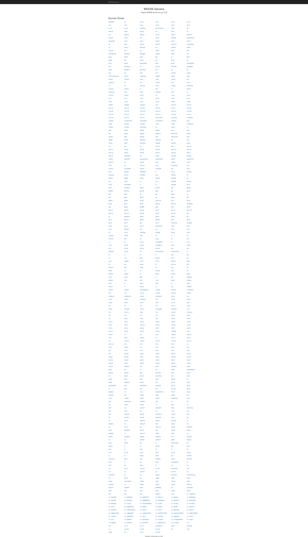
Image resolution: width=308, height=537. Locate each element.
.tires (188, 446)
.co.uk (126, 101)
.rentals (126, 398)
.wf (172, 487)
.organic (126, 366)
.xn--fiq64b (143, 507)
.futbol (141, 188)
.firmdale (142, 175)
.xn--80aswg (112, 503)
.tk (156, 449)
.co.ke (157, 98)
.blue (156, 63)
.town (125, 459)
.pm (172, 376)
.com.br (188, 105)
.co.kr (172, 98)
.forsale (188, 181)
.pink (172, 373)
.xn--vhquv (189, 519)
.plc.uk (142, 376)
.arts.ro (188, 41)
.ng (141, 334)
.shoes (157, 420)
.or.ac (125, 350)
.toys (141, 459)
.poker (110, 379)
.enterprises (159, 159)
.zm (125, 532)
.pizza (188, 373)
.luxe (187, 283)
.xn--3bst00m (112, 497)
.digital (110, 140)
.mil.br (173, 299)
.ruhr (109, 408)
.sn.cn (126, 427)
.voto (188, 481)
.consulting (143, 121)
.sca (187, 411)
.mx (109, 315)
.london (188, 280)
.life (172, 277)
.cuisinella (143, 127)
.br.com (157, 66)
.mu (156, 312)
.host (188, 232)
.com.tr (188, 114)
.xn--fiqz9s (174, 507)
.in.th (109, 245)
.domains (142, 143)
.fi (155, 172)
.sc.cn (173, 411)
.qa (156, 389)
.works (173, 491)
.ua (172, 465)
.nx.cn (110, 347)
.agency (126, 34)
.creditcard (189, 124)
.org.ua (157, 363)
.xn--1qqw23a (190, 494)
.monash (126, 309)
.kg (125, 264)
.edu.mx (189, 149)
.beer (110, 57)
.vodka (142, 481)
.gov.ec (126, 210)
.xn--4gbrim (174, 497)
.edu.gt (142, 149)
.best (141, 57)
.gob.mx (173, 203)
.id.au (157, 239)
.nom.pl (173, 341)
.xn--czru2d (174, 503)
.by (172, 70)
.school (142, 414)
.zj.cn (188, 529)
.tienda (157, 446)
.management (144, 290)
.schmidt (126, 414)
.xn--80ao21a (175, 500)
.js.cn (110, 261)
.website (126, 487)
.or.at (141, 350)
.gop (156, 207)
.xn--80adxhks (159, 500)
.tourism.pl (111, 459)
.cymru (173, 127)
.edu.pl (126, 152)
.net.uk (126, 331)
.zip (172, 529)
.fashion (126, 172)
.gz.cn (157, 223)
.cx (156, 127)
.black (126, 63)
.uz (187, 471)
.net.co (126, 322)
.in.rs (188, 242)
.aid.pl (173, 34)
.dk (172, 140)
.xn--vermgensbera (177, 519)
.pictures (158, 373)
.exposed (158, 168)
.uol (109, 471)
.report (157, 398)
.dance (126, 130)
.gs (187, 216)
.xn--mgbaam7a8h (161, 513)
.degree (142, 133)
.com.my (173, 111)
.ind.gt (141, 245)
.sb (140, 411)
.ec (140, 146)
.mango (157, 290)
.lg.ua (125, 277)
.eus (187, 165)
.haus (110, 226)
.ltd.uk (141, 283)
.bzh (109, 73)
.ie (171, 239)
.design (142, 137)
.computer (189, 117)
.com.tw (110, 117)
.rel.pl (110, 398)
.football (173, 181)
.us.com (142, 471)
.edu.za (110, 156)
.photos (110, 373)
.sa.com (142, 408)
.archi (125, 41)
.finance (189, 172)
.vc (125, 475)
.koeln (141, 267)
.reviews (142, 401)
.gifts (125, 197)
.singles (110, 424)
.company (174, 117)
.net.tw (188, 328)
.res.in (188, 398)
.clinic (141, 92)
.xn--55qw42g (190, 497)
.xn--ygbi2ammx (160, 522)
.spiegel (110, 433)
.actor (172, 28)
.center (157, 82)
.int (140, 251)
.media (188, 293)
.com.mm (142, 111)
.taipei (173, 439)
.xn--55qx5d (112, 500)
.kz (125, 270)
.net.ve (142, 331)
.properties (143, 385)
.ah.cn (157, 34)
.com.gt (110, 111)
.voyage (110, 484)
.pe (125, 369)
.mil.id (126, 302)
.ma (172, 286)
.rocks (126, 404)
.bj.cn (110, 63)
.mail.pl (110, 290)
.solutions (127, 430)
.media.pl (111, 296)
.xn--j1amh (158, 510)
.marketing (189, 290)
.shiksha (142, 420)
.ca (125, 73)
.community (159, 117)
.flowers (157, 178)
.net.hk (188, 322)
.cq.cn (157, 124)
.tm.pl (141, 452)
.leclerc (173, 274)
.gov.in (173, 210)
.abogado (111, 22)
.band (157, 50)
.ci (140, 89)
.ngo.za (188, 334)
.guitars (157, 219)
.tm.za (173, 452)
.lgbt (141, 277)
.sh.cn (126, 420)
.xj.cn (172, 494)
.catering (111, 82)
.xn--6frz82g (128, 500)
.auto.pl (110, 50)
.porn (125, 379)
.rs (156, 404)
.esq (156, 162)
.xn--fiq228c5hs (129, 507)
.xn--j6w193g (175, 510)
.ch (125, 85)
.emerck (173, 156)
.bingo (110, 60)
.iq (109, 255)
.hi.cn (110, 229)
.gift (109, 197)
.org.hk (126, 357)
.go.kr (126, 203)
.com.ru (157, 114)
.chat (156, 85)
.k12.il (141, 261)
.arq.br (157, 41)
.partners (174, 366)
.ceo (172, 82)
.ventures (174, 475)
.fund (109, 188)
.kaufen (173, 261)
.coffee (110, 105)
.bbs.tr (173, 54)
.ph (156, 369)
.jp (187, 258)
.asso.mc (174, 44)
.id (140, 239)
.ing (172, 248)
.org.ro (157, 360)
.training (157, 459)
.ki (156, 264)
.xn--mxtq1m (112, 516)
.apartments (190, 38)
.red (125, 395)
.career (110, 79)
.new (188, 331)
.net (156, 318)
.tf (124, 446)
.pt (109, 389)
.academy (143, 28)
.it (155, 255)
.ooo (109, 350)
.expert (142, 168)
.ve (140, 475)
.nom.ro (188, 341)
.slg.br (173, 424)
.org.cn (157, 353)
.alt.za (126, 38)
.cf (109, 85)
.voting (173, 481)
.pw (141, 389)
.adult (125, 31)
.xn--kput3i (189, 510)
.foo (156, 181)
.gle (187, 197)
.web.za (110, 487)
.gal (172, 188)
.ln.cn (157, 280)
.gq (187, 213)
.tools (157, 455)
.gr (109, 216)
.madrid (188, 286)
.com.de (142, 108)
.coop (110, 124)
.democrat (174, 133)
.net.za (157, 331)
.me (125, 293)
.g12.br (157, 188)
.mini (188, 302)
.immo (141, 242)
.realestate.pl (159, 392)
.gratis (141, 216)
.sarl (109, 411)
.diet (187, 137)
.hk (156, 229)
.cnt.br (142, 95)
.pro (156, 382)
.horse (173, 232)
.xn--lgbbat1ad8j (113, 513)
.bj (187, 60)
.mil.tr (157, 302)
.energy (188, 156)
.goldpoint (189, 203)
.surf (172, 436)
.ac (125, 22)
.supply (142, 436)
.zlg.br (110, 532)
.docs (125, 143)
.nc (109, 318)
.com (156, 105)
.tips (172, 446)
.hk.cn (173, 229)
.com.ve (142, 117)
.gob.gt (157, 203)
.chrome (110, 89)
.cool (188, 121)
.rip (187, 401)
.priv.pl (142, 382)
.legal (188, 274)
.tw (125, 465)
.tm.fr (110, 452)
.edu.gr (126, 149)
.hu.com (110, 239)
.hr (156, 235)
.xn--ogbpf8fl (175, 516)
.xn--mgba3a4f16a (145, 513)
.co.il (109, 98)
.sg (187, 417)
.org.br (142, 353)
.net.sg (142, 328)
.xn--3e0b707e (144, 497)
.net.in (126, 325)
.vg (140, 478)
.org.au (126, 353)
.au (156, 47)
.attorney (142, 47)
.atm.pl (126, 47)
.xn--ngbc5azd (128, 516)
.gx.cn (126, 223)
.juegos (126, 261)
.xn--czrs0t (158, 503)
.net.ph (188, 325)
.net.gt (173, 322)
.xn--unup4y (159, 519)
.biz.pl (173, 60)
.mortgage (158, 309)
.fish (156, 175)
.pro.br (173, 382)
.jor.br (172, 258)
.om (141, 347)
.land (172, 270)
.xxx (187, 522)
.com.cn (110, 108)
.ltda (156, 283)
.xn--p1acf (189, 516)
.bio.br (142, 60)
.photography (190, 369)
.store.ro (142, 433)
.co (156, 95)
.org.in (157, 357)
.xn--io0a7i (143, 510)
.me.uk (142, 293)
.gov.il (157, 210)
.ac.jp (141, 25)
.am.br (157, 38)
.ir (124, 255)
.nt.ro (156, 344)
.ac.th (188, 25)
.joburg (157, 258)
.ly (156, 286)
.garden (110, 191)
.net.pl (110, 328)
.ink (187, 248)
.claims (188, 89)
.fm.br (126, 181)
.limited (110, 280)
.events (110, 168)
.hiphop (126, 229)
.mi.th (110, 299)
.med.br (157, 293)
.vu (125, 484)
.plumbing (158, 376)
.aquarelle (111, 41)
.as (109, 44)
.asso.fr (157, 44)
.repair (142, 398)
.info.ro (142, 248)
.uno (187, 468)
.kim (187, 264)
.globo (126, 200)
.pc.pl (110, 369)
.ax (140, 50)
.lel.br (110, 277)
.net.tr (173, 328)
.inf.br (172, 245)
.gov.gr (142, 210)
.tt (124, 462)
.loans (173, 280)
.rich (156, 401)
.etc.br (188, 162)
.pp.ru (157, 379)
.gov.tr (157, 213)
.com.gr (188, 108)
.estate (173, 162)
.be (187, 54)
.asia (125, 44)
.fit (187, 175)
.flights (126, 178)
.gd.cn (188, 191)
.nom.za (110, 344)
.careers (126, 79)
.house (126, 235)
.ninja (125, 337)
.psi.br (188, 385)
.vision (110, 481)
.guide (141, 219)
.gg (156, 194)
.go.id (188, 200)
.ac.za (126, 28)
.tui (140, 462)
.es (125, 162)
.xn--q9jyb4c (128, 519)
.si (187, 420)
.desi (125, 137)
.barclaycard (112, 54)
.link (141, 280)
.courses (142, 124)
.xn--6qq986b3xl (145, 500)
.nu (187, 344)
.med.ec (173, 293)
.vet (109, 478)
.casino (173, 79)
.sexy (172, 417)
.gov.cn (110, 210)
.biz (156, 60)
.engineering (144, 159)
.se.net (142, 417)
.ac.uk (110, 28)
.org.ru (188, 360)
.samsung (189, 408)
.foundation (127, 184)
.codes (188, 101)
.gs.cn (110, 219)
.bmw (172, 63)
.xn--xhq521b (128, 522)
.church (126, 89)
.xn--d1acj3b (190, 503)
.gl (156, 197)
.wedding (158, 487)
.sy (125, 439)
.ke (109, 264)
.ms (109, 312)
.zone (141, 532)
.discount (158, 140)
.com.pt (126, 114)
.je (109, 258)
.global (110, 200)
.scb (109, 414)
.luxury (110, 286)
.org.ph (126, 360)
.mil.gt (110, 302)
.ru (187, 404)
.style (172, 433)
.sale (172, 408)
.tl (171, 449)
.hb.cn (126, 226)
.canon (126, 76)
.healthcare (158, 226)
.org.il (141, 357)
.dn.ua (110, 143)
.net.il (110, 325)
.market (173, 290)
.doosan (157, 143)
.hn (109, 232)
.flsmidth (173, 178)
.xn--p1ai (111, 519)
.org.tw (142, 363)
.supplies (127, 436)
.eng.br (110, 159)
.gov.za (173, 213)
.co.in (125, 98)
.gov (172, 207)
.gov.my (126, 213)
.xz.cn (126, 526)
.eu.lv (157, 165)
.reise (157, 395)
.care (188, 76)
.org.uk (173, 363)
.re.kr (141, 392)
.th (140, 446)
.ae (156, 31)
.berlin (126, 57)
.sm (187, 424)
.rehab (142, 395)
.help (172, 226)
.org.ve (188, 363)
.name (173, 315)
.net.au (173, 318)
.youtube (189, 526)
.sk (125, 424)
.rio (172, 401)
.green (157, 216)
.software (189, 427)
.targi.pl (188, 439)
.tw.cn (141, 465)
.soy (156, 430)
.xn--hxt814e (112, 510)
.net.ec (142, 322)
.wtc (125, 494)
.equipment (190, 159)
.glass (173, 197)
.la (140, 270)
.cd (140, 82)
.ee (141, 156)
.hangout (189, 223)
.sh (109, 420)
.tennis (110, 446)
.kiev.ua (173, 264)
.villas (188, 478)
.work (157, 491)
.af (187, 31)
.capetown (143, 76)
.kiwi (125, 267)
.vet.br (126, 478)
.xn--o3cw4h (159, 516)
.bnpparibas (190, 63)
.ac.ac (141, 22)
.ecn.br (157, 146)
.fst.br (188, 184)
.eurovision (174, 165)
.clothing (158, 92)
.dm (187, 140)
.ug (187, 465)
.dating (142, 130)
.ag (109, 34)
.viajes (157, 478)
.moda (110, 309)
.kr (156, 267)
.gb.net (142, 191)
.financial (111, 175)
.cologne (142, 105)
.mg (187, 296)
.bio (125, 60)
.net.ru (126, 328)
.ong (172, 347)
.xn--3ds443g (128, 497)
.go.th (141, 203)
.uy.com (173, 471)
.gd (172, 191)
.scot (188, 414)
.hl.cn (188, 229)
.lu (171, 283)
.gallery (188, 188)
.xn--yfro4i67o (144, 522)
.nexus (110, 334)
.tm (187, 449)
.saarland (158, 408)
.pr (187, 379)
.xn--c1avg (127, 503)
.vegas (157, 475)
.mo (156, 306)
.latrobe (110, 274)
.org (109, 353)
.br (140, 66)
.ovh (141, 366)
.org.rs (173, 360)
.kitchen (110, 267)
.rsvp (172, 404)
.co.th (110, 101)
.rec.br (173, 392)
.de (109, 133)
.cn (187, 92)
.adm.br (110, 31)
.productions (112, 385)
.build (110, 70)
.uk (109, 468)
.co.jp (141, 98)
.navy (188, 315)
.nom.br (142, 341)
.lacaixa (157, 270)
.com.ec (157, 108)
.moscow (174, 309)
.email (157, 156)
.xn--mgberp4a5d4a (177, 513)
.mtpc (141, 312)
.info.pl (126, 248)
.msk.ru (126, 312)
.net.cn (110, 322)
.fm (109, 181)
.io (187, 251)
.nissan (142, 337)
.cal (156, 73)
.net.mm (142, 325)
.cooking (173, 121)
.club (172, 92)
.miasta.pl (143, 299)
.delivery (158, 133)
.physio (126, 373)
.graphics (127, 216)
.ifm (187, 239)
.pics (141, 373)
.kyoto (110, 270)
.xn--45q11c (159, 497)
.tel (187, 443)
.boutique (127, 66)
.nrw (141, 344)
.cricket (110, 127)
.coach (173, 101)
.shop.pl (173, 420)
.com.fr (173, 108)
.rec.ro (188, 392)
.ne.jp (125, 318)
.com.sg (173, 114)
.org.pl (142, 360)
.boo (109, 66)
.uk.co (126, 468)
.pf (140, 369)
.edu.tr (188, 152)
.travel (173, 459)
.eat (125, 146)
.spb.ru (188, 430)
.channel (142, 85)
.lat (187, 270)
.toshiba (189, 455)
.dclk (187, 130)
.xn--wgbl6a (112, 522)
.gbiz (156, 191)
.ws (109, 494)
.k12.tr (157, 261)
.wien (110, 491)
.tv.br (109, 465)
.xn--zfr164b (175, 522)
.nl (156, 337)
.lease (157, 274)
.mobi (188, 306)
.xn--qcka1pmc (144, 519)
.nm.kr (188, 337)
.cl (171, 89)
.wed (141, 487)
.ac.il (109, 25)
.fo (140, 181)
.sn (109, 427)
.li (155, 277)
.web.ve (188, 484)
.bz (187, 70)
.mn (141, 306)
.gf (140, 194)
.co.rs (188, 98)
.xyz (109, 526)
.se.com (126, 417)
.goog (126, 207)
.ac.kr (172, 25)
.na (156, 315)
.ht (171, 235)
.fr (140, 184)
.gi (187, 194)
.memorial (158, 296)
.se (109, 417)
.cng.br (126, 95)
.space (173, 430)
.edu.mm (173, 149)
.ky (187, 267)
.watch (173, 484)
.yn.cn (141, 526)
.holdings (142, 232)
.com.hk (126, 111)
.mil (156, 299)
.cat (187, 79)
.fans (188, 168)
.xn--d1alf (111, 507)
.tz (156, 465)
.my (125, 315)
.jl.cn (125, 258)
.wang (157, 484)
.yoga (172, 526)
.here (188, 226)
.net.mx (157, 325)
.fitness (110, 178)
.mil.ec (188, 299)
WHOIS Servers (113, 2)
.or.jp (156, 350)
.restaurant (127, 401)
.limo (125, 280)
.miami (126, 299)
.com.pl (110, 114)
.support (157, 436)
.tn (109, 455)
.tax (141, 443)
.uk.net (157, 468)
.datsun (157, 130)
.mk (109, 306)
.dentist (110, 137)
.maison (126, 290)
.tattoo (126, 443)
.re (125, 392)
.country (126, 124)
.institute (111, 251)
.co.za (157, 101)
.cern (188, 82)
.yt (109, 529)
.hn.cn (126, 232)
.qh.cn (188, 389)
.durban (173, 143)
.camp (188, 73)
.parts (188, 366)
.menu (173, 296)
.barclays (127, 54)
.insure (126, 251)
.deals (126, 133)
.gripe (172, 216)
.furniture (127, 188)
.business (143, 70)
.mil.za (173, 302)
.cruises (126, 127)
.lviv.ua (142, 286)
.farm (110, 172)
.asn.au (142, 44)
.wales (142, 484)
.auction (173, 47)
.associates (190, 44)
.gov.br (188, 207)
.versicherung (190, 475)
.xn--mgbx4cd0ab (192, 513)
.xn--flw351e (190, 507)
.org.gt (110, 357)
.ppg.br (173, 379)
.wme (141, 491)
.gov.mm (189, 210)
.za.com (126, 529)
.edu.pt (142, 152)
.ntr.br (173, 344)
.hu (187, 235)
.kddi (188, 261)
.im (125, 242)
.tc (156, 443)
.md (109, 293)
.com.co (126, 108)
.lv (124, 286)
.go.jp (110, 203)
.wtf (141, 494)
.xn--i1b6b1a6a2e (129, 510)
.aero (172, 31)
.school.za (158, 414)
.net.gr (157, 322)
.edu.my (110, 152)
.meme (142, 296)
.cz (187, 127)
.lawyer (126, 274)
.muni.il (173, 312)
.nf (125, 334)
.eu (125, 165)
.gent (125, 194)
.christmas (189, 85)
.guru (172, 219)
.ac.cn (188, 22)
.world (188, 491)
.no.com (126, 341)
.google (142, 207)
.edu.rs (157, 152)
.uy (156, 471)
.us (125, 471)
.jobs (141, 258)
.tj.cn (141, 449)
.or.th (188, 350)
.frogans (173, 184)
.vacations (111, 475)
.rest (109, 401)
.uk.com (142, 468)
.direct (126, 140)
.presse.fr (127, 382)
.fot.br (110, 184)
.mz (141, 315)
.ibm (125, 239)
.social (173, 427)
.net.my (173, 325)
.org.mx (188, 357)
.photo (173, 369)
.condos (110, 121)
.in (171, 242)
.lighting (188, 277)
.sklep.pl (142, 424)
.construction (128, 121)
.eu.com (142, 165)
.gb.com (126, 191)
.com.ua (126, 117)
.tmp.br (188, 452)
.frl (156, 184)
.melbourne (127, 296)
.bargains (142, 54)
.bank (172, 50)
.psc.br (173, 385)
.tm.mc (126, 452)
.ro (109, 404)
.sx (109, 439)
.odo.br (126, 347)
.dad (109, 130)
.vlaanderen (127, 481)
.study (157, 433)
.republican (174, 398)
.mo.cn (173, 306)
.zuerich (157, 532)
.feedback (143, 172)
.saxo (125, 411)
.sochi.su (158, 427)
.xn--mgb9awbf (128, 513)
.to (125, 455)
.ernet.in (110, 162)
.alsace (110, 38)
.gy (140, 223)
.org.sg (110, 363)
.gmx (172, 200)
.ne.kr (141, 318)
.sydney (142, 439)
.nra (125, 344)
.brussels (174, 66)
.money (142, 309)
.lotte (109, 283)
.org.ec (173, 353)
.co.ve (141, 101)
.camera (173, 73)
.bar (187, 50)
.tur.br (157, 462)
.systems (158, 439)
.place (126, 376)
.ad (187, 28)
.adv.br (142, 31)
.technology (174, 443)
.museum (189, 312)
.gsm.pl (126, 219)
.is (140, 255)
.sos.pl (142, 430)
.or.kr (172, 350)
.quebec (110, 392)
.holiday (157, 232)
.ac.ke (157, 25)
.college (126, 105)
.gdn (109, 194)
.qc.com (173, 389)
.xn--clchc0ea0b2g (145, 503)
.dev (156, 137)
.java (172, 255)
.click (125, 92)
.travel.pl (189, 459)
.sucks (110, 436)
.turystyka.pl (175, 462)
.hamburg (174, 223)
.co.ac (173, 95)
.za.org (157, 529)
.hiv (141, 229)
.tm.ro (157, 452)
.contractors (159, 121)
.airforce (189, 34)
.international (159, 251)
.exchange (127, 168)
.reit (187, 395)
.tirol (109, 449)
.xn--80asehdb (191, 500)
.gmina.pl (158, 200)
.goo (109, 207)
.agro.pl (142, 34)
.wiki (125, 491)
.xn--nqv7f (143, 516)
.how (141, 235)
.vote (156, 481)
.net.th (157, 328)
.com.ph (189, 111)
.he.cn (141, 226)
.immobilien (159, 242)
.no (109, 341)
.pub (125, 389)
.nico (109, 337)
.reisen (173, 395)
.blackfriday (143, 63)
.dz (109, 146)
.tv (187, 462)
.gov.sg (142, 213)
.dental (188, 133)
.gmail (141, 200)
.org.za (110, 366)
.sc (156, 411)
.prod (188, 382)
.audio (188, 47)
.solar (110, 430)
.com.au (173, 105)
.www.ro (157, 494)
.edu (172, 146)
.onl (187, 347)
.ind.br (126, 245)
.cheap (173, 85)
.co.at (188, 95)
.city (156, 89)
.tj (124, 449)
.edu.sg (173, 152)
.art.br (173, 41)
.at (109, 47)
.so (140, 427)
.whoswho (189, 487)
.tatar (110, 443)
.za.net (142, 529)
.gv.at (110, 223)
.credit (173, 124)
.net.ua (110, 331)
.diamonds (174, 137)
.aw (125, 50)
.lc (140, 274)
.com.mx (158, 111)
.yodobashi (158, 526)
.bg (156, 57)
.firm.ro (126, 175)
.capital (157, 76)
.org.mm (173, 357)
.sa (125, 408)
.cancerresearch (113, 76)
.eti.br (110, 165)
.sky (156, 424)
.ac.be (173, 22)
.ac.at (157, 22)
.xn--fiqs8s (158, 507)
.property (158, 385)
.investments (175, 251)
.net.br (188, 318)
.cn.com (110, 95)
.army (141, 41)
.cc (125, 82)
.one (156, 347)
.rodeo (142, 404)
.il (108, 242)
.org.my (110, 360)
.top (172, 455)
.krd (172, 267)
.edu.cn (110, 149)
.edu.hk (157, 149)
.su (187, 433)
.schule (173, 414)
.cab (141, 73)
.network (173, 331)
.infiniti (188, 245)
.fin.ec (173, 172)
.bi (171, 57)
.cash (157, 79)
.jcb (187, 255)
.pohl (188, 376)
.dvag (188, 143)
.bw (156, 70)
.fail (172, 168)
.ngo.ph (173, 334)
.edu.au (188, 146)
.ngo (156, 334)
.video (173, 478)
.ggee (172, 194)
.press (110, 382)
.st (124, 433)
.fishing (173, 175)
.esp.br (142, 162)
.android (173, 38)
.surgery (189, 436)
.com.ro (142, 114)
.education (127, 156)
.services (158, 417)
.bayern (157, 54)
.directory (142, 140)
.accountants (159, 28)
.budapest (189, 66)
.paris (157, 366)
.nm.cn (173, 337)
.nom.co (157, 341)
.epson (173, 159)
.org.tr (126, 363)
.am (141, 38)
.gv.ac (188, 219)
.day (172, 130)
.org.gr (188, 353)
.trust (109, 462)
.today (141, 455)
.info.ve (157, 248)
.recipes (110, 395)
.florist (141, 178)
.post (141, 379)
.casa (141, 79)
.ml (125, 306)
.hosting (110, 235)
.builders (126, 70)
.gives (141, 197)
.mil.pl (141, 302)
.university (174, 468)
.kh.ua (141, 264)
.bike (188, 57)
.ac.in (125, 25)
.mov (188, 309)
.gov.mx (110, 213)
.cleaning (111, 92)
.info (109, 248)
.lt (124, 283)
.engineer (127, 159)
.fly (187, 178)
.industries (158, 245)
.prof (125, 385)
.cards (173, 76)
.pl (109, 376)
